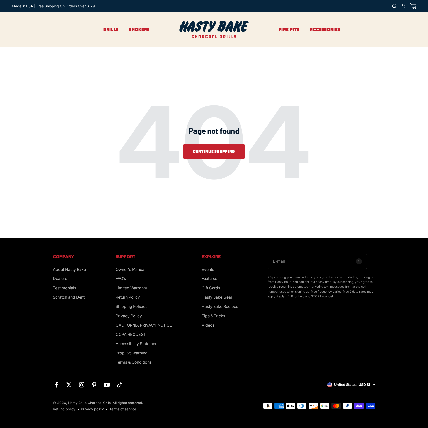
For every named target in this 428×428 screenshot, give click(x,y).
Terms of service (122, 409)
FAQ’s (121, 278)
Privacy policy (92, 409)
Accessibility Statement (137, 343)
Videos (208, 325)
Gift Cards (211, 287)
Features (209, 278)
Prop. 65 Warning (132, 353)
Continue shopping (214, 151)
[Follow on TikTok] (119, 384)
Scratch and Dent (69, 297)
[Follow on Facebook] (56, 384)
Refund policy (64, 409)
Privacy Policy (129, 315)
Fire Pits (289, 29)
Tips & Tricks (213, 315)
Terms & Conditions (134, 362)
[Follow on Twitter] (69, 384)
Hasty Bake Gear (217, 297)
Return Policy (128, 297)
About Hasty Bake (69, 269)
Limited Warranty (131, 287)
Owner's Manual (130, 269)
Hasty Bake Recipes (220, 306)
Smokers (139, 29)
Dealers (60, 278)
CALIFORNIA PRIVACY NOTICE (144, 325)
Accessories (325, 29)
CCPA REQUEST (131, 334)
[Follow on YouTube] (107, 384)
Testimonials (64, 287)
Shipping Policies (131, 306)
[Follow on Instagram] (81, 384)
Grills (111, 29)
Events (208, 269)
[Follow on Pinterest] (94, 384)
